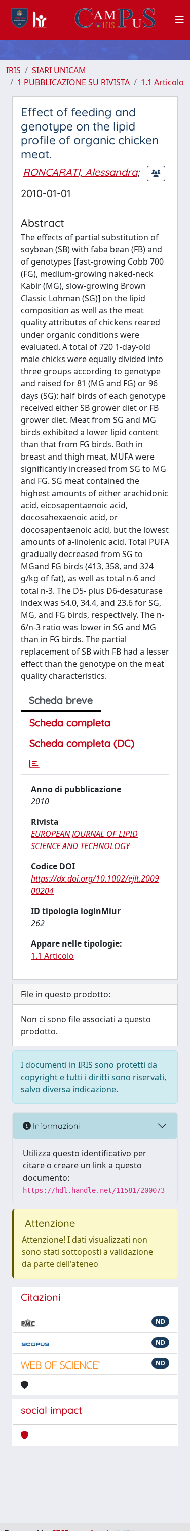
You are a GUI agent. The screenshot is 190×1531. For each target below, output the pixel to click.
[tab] (34, 764)
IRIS (13, 70)
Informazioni (55, 1126)
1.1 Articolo (162, 82)
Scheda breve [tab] (61, 700)
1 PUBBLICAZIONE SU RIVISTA (73, 82)
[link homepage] (30, 20)
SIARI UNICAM (59, 70)
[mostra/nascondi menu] (179, 20)
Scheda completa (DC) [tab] (81, 743)
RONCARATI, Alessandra (80, 172)
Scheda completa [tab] (69, 722)
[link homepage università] (115, 20)
